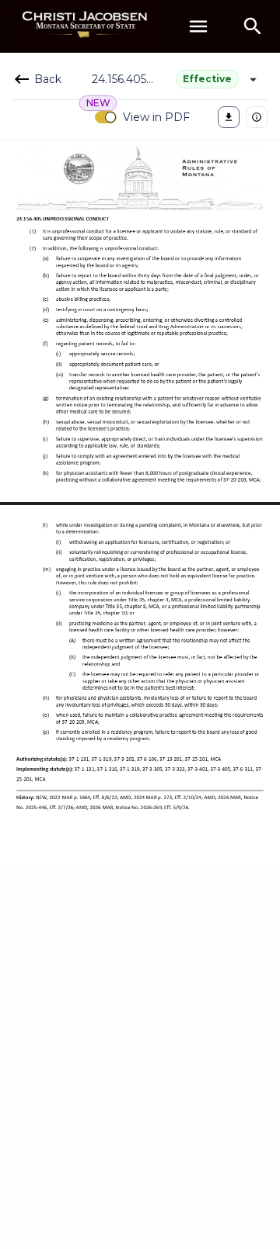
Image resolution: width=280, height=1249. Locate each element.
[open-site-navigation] (198, 26)
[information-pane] (257, 117)
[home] (85, 26)
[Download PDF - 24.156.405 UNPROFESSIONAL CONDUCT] (229, 117)
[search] (253, 26)
